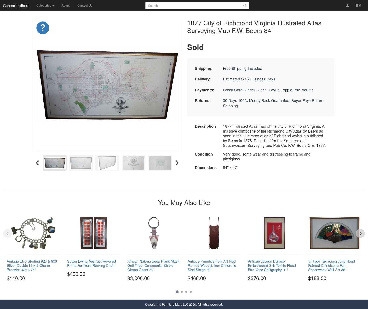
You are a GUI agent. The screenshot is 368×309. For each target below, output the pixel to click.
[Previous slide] (7, 233)
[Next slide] (177, 163)
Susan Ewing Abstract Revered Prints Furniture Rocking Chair (91, 263)
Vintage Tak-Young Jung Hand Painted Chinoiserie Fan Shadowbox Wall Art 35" (331, 265)
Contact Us (84, 5)
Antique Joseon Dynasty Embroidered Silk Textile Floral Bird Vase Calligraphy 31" (272, 265)
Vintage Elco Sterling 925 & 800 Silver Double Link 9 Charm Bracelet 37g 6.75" (32, 265)
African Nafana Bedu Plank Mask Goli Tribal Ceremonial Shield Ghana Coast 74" (153, 265)
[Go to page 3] (186, 292)
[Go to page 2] (182, 292)
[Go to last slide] (38, 163)
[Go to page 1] (177, 291)
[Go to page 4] (191, 292)
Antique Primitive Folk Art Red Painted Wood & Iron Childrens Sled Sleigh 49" (212, 265)
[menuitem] (55, 163)
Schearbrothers (16, 5)
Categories (44, 5)
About (66, 5)
